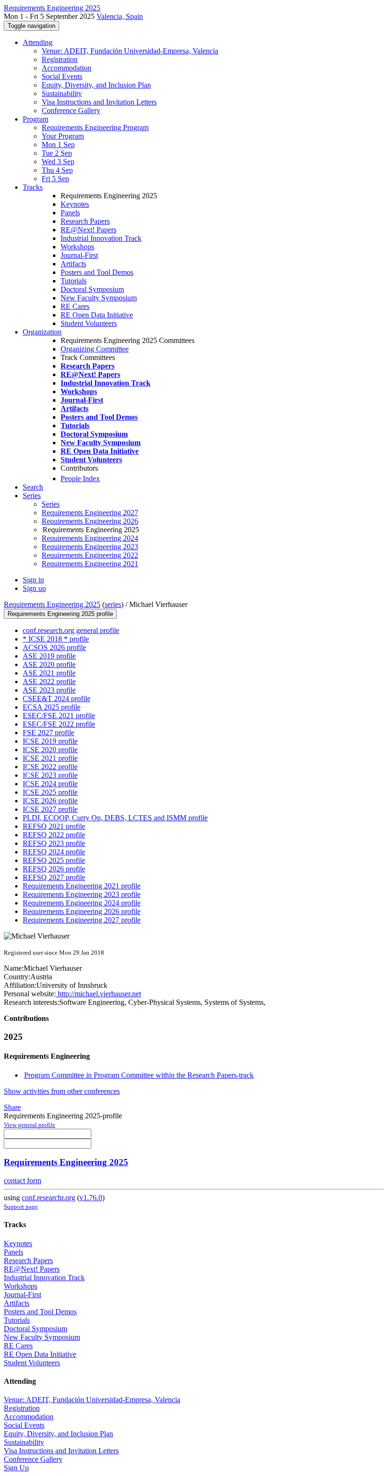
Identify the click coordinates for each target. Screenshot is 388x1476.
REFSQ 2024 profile (54, 852)
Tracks (33, 187)
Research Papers (85, 221)
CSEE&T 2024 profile (56, 698)
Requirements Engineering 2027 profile (82, 920)
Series (51, 504)
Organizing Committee (95, 349)
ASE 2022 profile (49, 681)
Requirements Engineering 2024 (90, 538)
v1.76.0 (90, 1198)
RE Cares (75, 306)
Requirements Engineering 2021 (90, 564)
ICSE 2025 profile (50, 792)
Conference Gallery (71, 110)
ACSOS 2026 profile (54, 647)
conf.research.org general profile (71, 630)
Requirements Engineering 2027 (90, 513)
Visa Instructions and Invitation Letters (99, 102)
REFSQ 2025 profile (54, 860)
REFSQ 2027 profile (54, 877)
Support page (21, 1206)
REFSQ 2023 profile (54, 843)
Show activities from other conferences (62, 1091)
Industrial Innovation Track (101, 238)
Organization (42, 332)
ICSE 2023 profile (50, 775)
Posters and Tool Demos (97, 272)
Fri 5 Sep (55, 179)
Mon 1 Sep (58, 145)
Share (12, 1107)
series (113, 604)
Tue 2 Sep (57, 153)
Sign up (34, 588)
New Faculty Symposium (99, 298)
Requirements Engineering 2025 (52, 604)
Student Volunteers (89, 323)
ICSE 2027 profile (50, 809)
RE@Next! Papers (88, 230)
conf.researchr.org (48, 1198)
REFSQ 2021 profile (54, 826)
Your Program (63, 136)
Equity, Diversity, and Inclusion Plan (96, 85)
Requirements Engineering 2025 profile (60, 613)
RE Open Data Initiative (97, 315)
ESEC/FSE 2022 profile (59, 724)
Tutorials (74, 281)
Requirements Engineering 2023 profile (82, 894)
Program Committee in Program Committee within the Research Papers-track (139, 1075)
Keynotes (75, 204)
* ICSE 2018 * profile (56, 639)
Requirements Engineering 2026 (90, 521)
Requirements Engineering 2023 (90, 547)
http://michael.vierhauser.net (98, 994)
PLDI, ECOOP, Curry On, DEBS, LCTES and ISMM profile (115, 818)
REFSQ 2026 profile (54, 869)
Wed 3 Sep (58, 162)
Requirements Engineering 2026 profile (82, 911)
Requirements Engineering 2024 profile (82, 903)
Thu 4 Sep (57, 170)
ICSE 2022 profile (50, 767)
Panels (70, 213)
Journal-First (79, 255)
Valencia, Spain (120, 16)
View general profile (29, 1124)
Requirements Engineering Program (95, 127)
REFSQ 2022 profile (54, 835)
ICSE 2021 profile (50, 758)
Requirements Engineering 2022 (90, 555)
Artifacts (73, 264)
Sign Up (16, 1468)
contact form (22, 1181)
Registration (60, 59)
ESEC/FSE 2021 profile (59, 716)
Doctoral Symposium (92, 289)
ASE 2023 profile (49, 690)
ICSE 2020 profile (50, 750)
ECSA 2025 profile (51, 707)
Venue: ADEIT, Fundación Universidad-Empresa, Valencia (130, 51)
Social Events (62, 76)
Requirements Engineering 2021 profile (82, 886)
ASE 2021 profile (49, 673)
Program (35, 119)
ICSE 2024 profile (50, 784)
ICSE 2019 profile (50, 741)
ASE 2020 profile (49, 664)
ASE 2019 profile (49, 656)
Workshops (77, 247)
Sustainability (62, 93)
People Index (80, 478)
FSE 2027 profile (48, 733)
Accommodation (66, 68)
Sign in (33, 580)
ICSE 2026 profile (50, 801)
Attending (38, 42)
